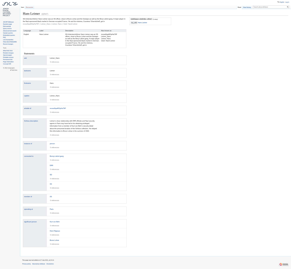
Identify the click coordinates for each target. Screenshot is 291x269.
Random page (7, 24)
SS (51, 184)
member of (28, 196)
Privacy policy (26, 264)
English (282, 2)
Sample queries (8, 33)
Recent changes (8, 44)
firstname (27, 83)
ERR (51, 165)
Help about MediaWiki (10, 42)
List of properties (8, 39)
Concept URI (7, 64)
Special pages (7, 55)
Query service (7, 28)
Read (239, 7)
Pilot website (7, 26)
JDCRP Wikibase (8, 22)
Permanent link (7, 59)
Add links (14, 70)
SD (51, 175)
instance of (28, 143)
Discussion (29, 7)
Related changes (8, 53)
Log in (287, 2)
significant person (30, 222)
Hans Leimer (142, 22)
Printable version (8, 57)
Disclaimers (50, 264)
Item (22, 7)
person (52, 143)
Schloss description (31, 121)
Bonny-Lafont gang (57, 156)
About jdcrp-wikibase (38, 264)
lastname (27, 71)
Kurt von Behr (55, 222)
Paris (51, 209)
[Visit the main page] (10, 9)
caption (26, 96)
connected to (28, 156)
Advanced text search (9, 31)
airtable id (27, 108)
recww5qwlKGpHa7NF (58, 108)
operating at (28, 209)
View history (247, 7)
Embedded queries (9, 35)
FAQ (4, 37)
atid (25, 58)
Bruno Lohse (54, 240)
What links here (8, 50)
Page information (8, 62)
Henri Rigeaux (55, 231)
